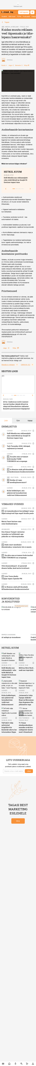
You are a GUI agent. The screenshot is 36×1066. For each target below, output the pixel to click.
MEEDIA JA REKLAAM (11, 27)
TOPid (19, 16)
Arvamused (6, 529)
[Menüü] (3, 1063)
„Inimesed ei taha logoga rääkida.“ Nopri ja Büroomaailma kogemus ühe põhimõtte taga (26, 700)
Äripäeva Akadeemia (8, 634)
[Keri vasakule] (3, 395)
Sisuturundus (16, 477)
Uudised (10, 430)
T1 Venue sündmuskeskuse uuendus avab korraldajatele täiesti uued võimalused (26, 727)
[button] (13, 771)
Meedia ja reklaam (8, 365)
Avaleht (4, 16)
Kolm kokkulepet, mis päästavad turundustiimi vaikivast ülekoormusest (17, 493)
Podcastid (26, 16)
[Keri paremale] (32, 395)
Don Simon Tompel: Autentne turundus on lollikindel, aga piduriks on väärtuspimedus (13, 534)
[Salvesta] (33, 431)
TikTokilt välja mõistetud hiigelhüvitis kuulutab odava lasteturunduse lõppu (9, 727)
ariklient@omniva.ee (9, 278)
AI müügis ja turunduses (11, 637)
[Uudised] (9, 1063)
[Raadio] (15, 1063)
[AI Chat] (27, 1063)
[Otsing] (21, 1063)
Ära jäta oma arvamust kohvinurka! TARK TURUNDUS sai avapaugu (17, 459)
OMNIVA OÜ (25, 365)
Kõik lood (12, 16)
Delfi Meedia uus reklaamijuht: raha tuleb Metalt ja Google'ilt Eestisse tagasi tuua (16, 180)
